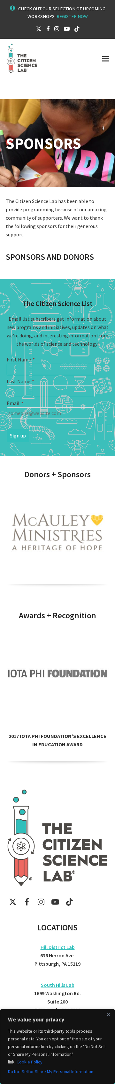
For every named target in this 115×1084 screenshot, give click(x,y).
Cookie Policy (29, 1062)
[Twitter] (39, 28)
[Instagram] (56, 28)
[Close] (108, 1014)
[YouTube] (67, 28)
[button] (105, 58)
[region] (57, 1046)
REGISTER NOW (72, 16)
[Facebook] (48, 28)
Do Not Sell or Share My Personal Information (50, 1071)
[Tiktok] (77, 28)
